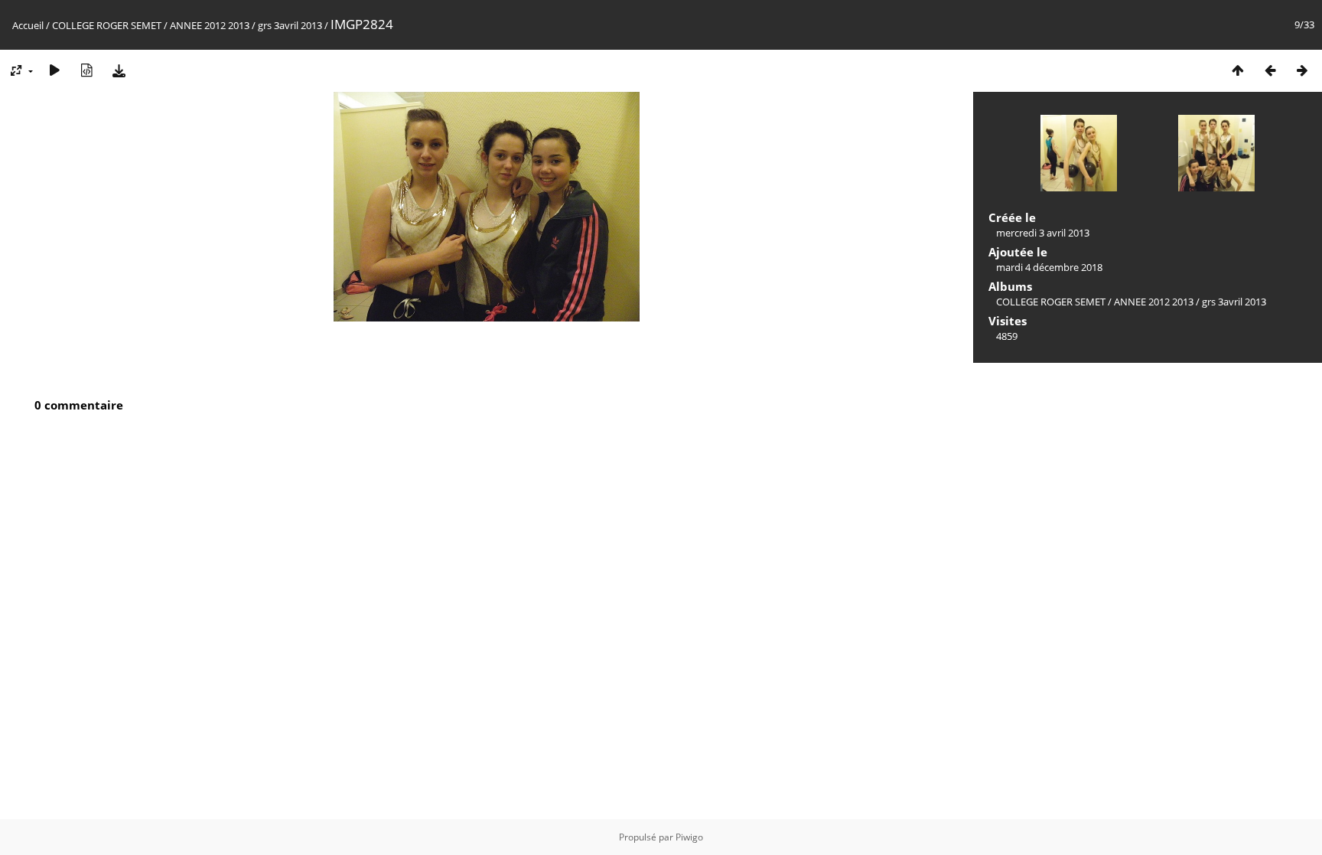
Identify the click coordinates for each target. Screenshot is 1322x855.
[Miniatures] (1238, 70)
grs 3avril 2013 (290, 25)
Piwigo (689, 837)
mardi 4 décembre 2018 (1049, 267)
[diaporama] (54, 70)
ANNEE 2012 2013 (209, 25)
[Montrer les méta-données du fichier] (86, 70)
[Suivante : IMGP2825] (1302, 70)
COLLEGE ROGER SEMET (106, 25)
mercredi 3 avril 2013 (1042, 233)
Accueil (28, 25)
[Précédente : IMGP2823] (1270, 70)
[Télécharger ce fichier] (119, 70)
